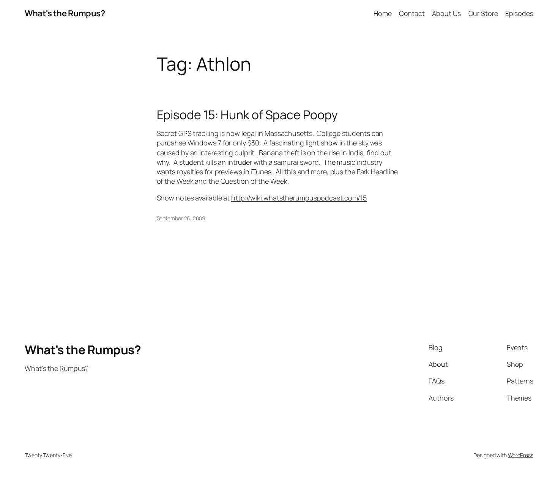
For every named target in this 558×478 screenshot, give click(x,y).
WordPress (520, 455)
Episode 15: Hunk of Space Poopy (247, 114)
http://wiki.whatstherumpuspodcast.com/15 (299, 197)
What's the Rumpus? (65, 13)
